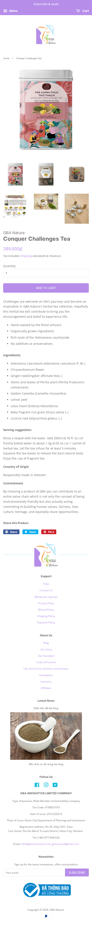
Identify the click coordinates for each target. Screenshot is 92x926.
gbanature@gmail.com (65, 844)
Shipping (26, 256)
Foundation (46, 675)
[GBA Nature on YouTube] (55, 785)
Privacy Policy (46, 603)
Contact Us (46, 590)
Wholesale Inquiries (46, 596)
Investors (46, 681)
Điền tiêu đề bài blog (46, 708)
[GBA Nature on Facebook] (36, 785)
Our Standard (46, 655)
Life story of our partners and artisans (46, 668)
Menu (13, 11)
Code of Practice (46, 662)
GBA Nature (57, 909)
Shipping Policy (46, 616)
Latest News (46, 700)
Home (6, 58)
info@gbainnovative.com (35, 844)
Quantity (9, 266)
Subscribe (77, 872)
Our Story (46, 649)
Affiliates (46, 688)
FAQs (46, 583)
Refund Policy (46, 609)
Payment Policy (46, 622)
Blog (46, 642)
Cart (85, 11)
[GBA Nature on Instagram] (46, 785)
